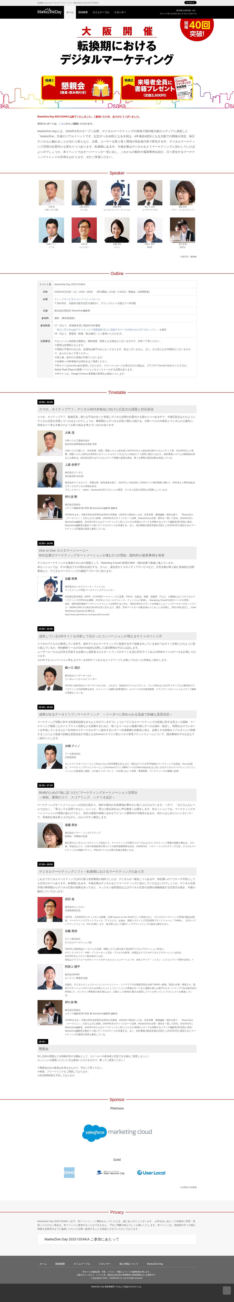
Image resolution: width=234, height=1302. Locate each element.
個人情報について (128, 1263)
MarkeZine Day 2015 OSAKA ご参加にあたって (81, 1239)
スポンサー (120, 12)
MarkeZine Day (155, 1263)
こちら (62, 123)
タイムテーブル (101, 12)
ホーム (70, 12)
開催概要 (83, 12)
